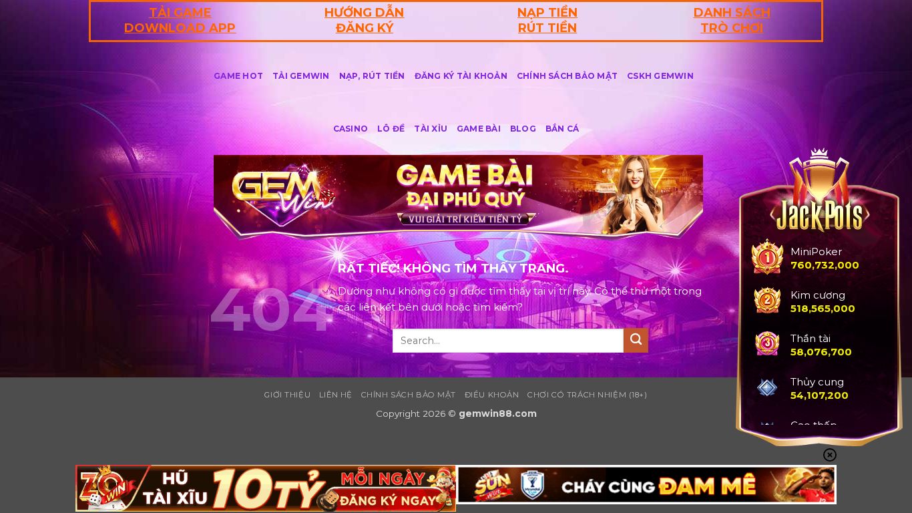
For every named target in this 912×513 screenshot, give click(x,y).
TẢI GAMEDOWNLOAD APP (180, 20)
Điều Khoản (492, 394)
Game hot (238, 76)
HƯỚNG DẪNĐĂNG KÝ (364, 20)
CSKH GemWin (660, 76)
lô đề (391, 129)
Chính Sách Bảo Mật (567, 76)
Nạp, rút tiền (372, 76)
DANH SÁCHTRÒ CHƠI (732, 20)
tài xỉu (430, 129)
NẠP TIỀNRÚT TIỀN (547, 20)
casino (350, 129)
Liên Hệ (336, 394)
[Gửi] (636, 340)
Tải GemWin (300, 76)
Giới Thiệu (287, 394)
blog (523, 129)
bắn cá (562, 129)
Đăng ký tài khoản (461, 76)
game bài (479, 129)
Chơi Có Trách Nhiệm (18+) (587, 394)
